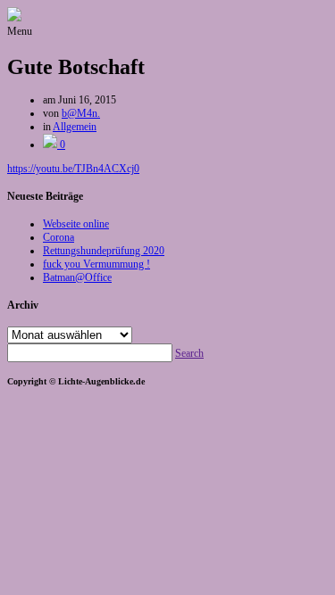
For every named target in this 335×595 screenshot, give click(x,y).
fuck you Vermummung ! (96, 264)
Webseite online (76, 224)
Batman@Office (77, 277)
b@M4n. (81, 113)
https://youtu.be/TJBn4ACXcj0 (73, 168)
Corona (58, 237)
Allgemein (74, 126)
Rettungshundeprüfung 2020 (103, 250)
